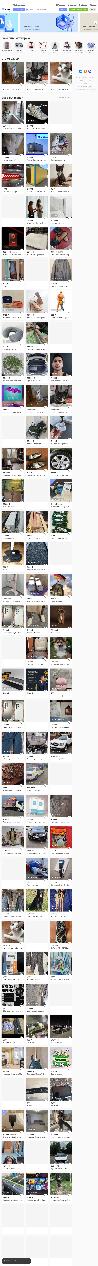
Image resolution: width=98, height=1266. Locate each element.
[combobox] (42, 9)
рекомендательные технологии (85, 89)
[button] (21, 84)
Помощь (85, 84)
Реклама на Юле (85, 81)
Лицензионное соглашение (85, 77)
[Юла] (6, 8)
